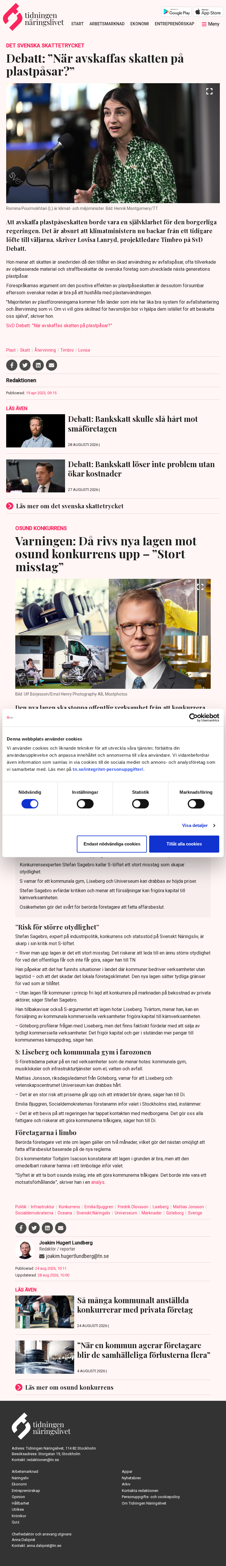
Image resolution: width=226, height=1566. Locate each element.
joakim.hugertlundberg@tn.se (77, 1256)
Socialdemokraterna (34, 1213)
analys (97, 1182)
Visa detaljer (195, 825)
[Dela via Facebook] (11, 365)
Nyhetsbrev (131, 1478)
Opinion (18, 1497)
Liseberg (161, 1206)
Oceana (65, 1213)
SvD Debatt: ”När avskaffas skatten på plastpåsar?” (59, 325)
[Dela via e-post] (51, 365)
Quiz (15, 1522)
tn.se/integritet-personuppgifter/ (108, 769)
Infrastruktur (43, 1206)
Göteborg (175, 1213)
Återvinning (45, 350)
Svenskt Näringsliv (94, 1213)
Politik (21, 1206)
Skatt (25, 350)
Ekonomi (139, 23)
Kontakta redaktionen (140, 1490)
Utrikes (18, 1509)
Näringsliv (20, 1478)
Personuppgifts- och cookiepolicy (151, 1497)
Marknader (152, 1213)
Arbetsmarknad (106, 23)
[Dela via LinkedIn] (38, 365)
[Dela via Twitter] (25, 365)
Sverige (195, 1213)
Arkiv (126, 1484)
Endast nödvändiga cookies (112, 843)
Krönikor (19, 1516)
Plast (11, 350)
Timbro (67, 350)
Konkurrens (70, 1206)
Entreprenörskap (174, 23)
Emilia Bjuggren (99, 1206)
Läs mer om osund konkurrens (69, 1387)
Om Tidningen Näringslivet (144, 1503)
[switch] (85, 803)
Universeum (126, 1213)
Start (77, 23)
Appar (127, 1471)
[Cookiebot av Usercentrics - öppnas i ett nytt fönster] (193, 717)
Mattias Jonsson (189, 1206)
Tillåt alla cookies (184, 843)
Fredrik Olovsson (133, 1206)
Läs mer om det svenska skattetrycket (70, 506)
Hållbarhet (20, 1503)
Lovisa (84, 350)
